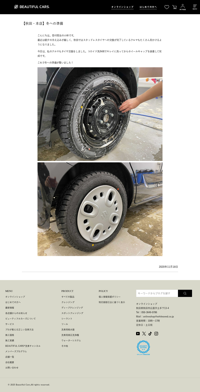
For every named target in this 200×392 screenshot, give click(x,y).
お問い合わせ (11, 368)
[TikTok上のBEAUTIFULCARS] (150, 334)
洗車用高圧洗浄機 (70, 335)
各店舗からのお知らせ (16, 313)
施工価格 (9, 335)
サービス (9, 324)
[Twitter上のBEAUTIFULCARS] (144, 334)
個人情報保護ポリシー (110, 297)
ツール (64, 324)
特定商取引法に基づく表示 (112, 302)
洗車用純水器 (68, 329)
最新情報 (9, 308)
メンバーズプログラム (16, 351)
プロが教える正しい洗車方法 (19, 329)
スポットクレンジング (72, 313)
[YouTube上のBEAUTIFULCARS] (138, 334)
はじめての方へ (148, 7)
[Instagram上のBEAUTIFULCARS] (156, 334)
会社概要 (9, 362)
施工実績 (9, 340)
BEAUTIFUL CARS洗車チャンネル (22, 346)
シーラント (66, 319)
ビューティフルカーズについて (20, 319)
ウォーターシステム (71, 340)
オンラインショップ (122, 7)
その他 (64, 346)
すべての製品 (67, 297)
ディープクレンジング (72, 308)
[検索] (185, 293)
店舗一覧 (9, 357)
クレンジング (68, 302)
